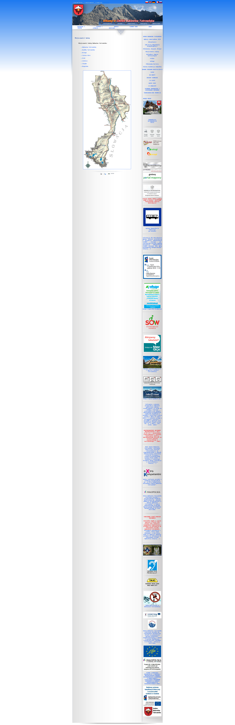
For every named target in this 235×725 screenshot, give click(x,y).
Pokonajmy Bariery (152, 64)
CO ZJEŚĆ (152, 80)
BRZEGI (116, 26)
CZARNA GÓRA (134, 26)
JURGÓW (79, 28)
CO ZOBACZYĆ (152, 86)
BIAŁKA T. (99, 26)
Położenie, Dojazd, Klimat (152, 49)
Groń (83, 58)
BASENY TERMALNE (152, 77)
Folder (152, 58)
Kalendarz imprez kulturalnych (152, 55)
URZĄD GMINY (147, 98)
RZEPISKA (112, 28)
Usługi (152, 61)
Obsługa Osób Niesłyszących (152, 572)
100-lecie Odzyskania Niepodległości (152, 45)
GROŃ (150, 26)
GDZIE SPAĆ (152, 83)
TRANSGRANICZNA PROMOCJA (152, 92)
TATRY (152, 72)
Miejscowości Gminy (152, 51)
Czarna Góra (86, 55)
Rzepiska (85, 66)
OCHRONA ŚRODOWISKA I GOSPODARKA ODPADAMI (152, 89)
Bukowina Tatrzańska (89, 47)
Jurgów (84, 63)
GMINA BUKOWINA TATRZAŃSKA (152, 36)
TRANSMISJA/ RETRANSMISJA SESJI (152, 121)
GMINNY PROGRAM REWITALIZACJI (152, 69)
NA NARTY (152, 75)
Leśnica (84, 61)
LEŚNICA (95, 28)
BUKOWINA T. (81, 26)
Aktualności (152, 42)
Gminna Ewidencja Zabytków (152, 66)
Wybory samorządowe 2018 (152, 39)
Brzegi (84, 52)
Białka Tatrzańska (88, 50)
